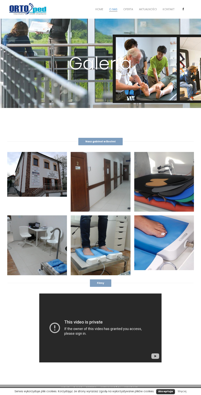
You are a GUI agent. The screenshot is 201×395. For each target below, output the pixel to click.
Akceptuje (165, 391)
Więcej (182, 391)
